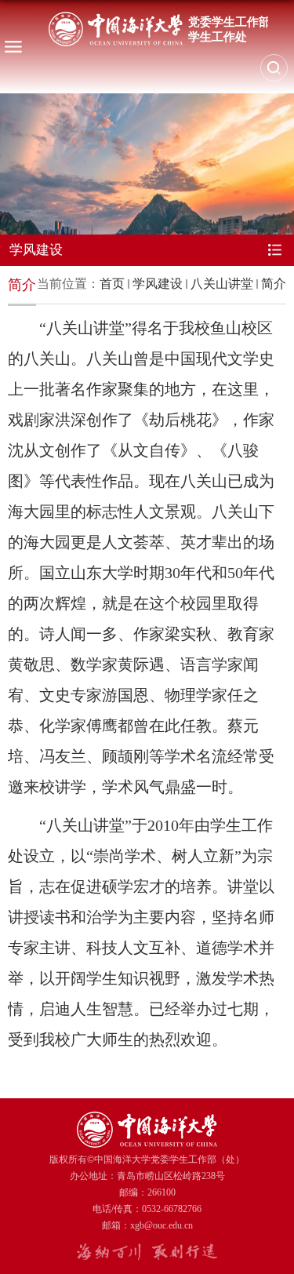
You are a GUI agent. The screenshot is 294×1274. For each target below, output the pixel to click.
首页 (112, 283)
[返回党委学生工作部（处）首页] (158, 29)
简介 (273, 283)
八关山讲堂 (222, 283)
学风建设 (157, 283)
